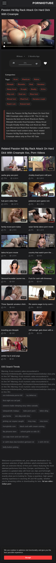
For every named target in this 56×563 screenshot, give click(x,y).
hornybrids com (9, 426)
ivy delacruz (31, 395)
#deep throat (11, 89)
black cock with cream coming (32, 426)
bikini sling (44, 411)
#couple (24, 89)
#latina (36, 79)
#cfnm (43, 89)
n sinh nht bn (43, 442)
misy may (32, 421)
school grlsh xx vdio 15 (30, 431)
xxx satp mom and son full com (15, 437)
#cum (16, 79)
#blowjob (10, 84)
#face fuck (34, 94)
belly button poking (10, 447)
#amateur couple (39, 99)
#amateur (40, 84)
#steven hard (25, 104)
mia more (44, 421)
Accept (28, 558)
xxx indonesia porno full (12, 395)
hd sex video (47, 481)
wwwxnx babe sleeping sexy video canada (20, 406)
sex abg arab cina (22, 416)
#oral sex (22, 94)
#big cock (10, 94)
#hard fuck (24, 99)
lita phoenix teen (9, 431)
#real (31, 84)
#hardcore (26, 79)
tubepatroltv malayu (11, 411)
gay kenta (7, 416)
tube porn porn (29, 411)
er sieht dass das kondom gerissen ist (18, 442)
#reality (33, 89)
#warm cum (11, 104)
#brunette (21, 84)
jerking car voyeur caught (13, 421)
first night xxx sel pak (11, 400)
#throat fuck (11, 99)
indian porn (6, 484)
